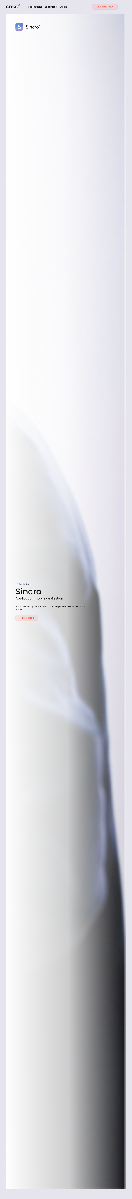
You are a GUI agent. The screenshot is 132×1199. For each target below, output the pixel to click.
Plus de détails (27, 617)
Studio (63, 6)
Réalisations (35, 6)
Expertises (51, 6)
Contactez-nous (105, 6)
